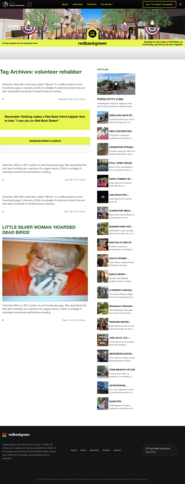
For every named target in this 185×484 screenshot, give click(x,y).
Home (74, 450)
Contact (106, 450)
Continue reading (51, 91)
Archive (117, 450)
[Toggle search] (180, 4)
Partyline (92, 4)
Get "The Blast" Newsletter (159, 4)
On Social (106, 4)
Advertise (78, 4)
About (65, 4)
